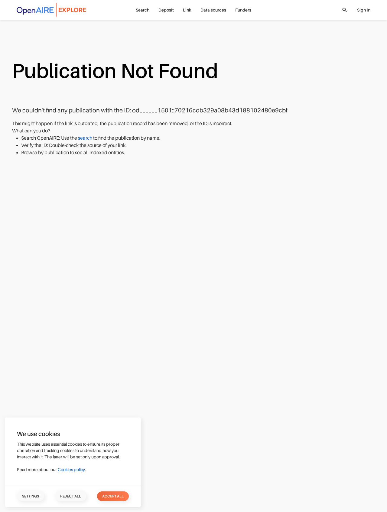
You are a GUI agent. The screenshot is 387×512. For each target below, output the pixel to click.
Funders (243, 10)
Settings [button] (30, 496)
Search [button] (142, 10)
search (85, 138)
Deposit (166, 10)
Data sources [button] (213, 10)
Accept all (113, 496)
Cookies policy (71, 469)
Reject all (70, 496)
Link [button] (187, 10)
